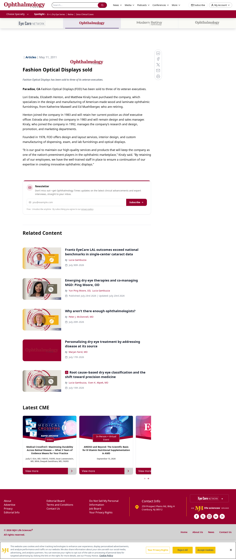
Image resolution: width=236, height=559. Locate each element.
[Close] (230, 549)
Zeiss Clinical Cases (85, 14)
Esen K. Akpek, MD (98, 382)
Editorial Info (12, 512)
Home (184, 532)
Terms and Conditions (60, 504)
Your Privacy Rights (101, 512)
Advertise (9, 504)
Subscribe (134, 202)
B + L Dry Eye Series (56, 14)
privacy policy (87, 209)
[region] (118, 550)
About (7, 501)
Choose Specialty (15, 14)
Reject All (183, 550)
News (211, 532)
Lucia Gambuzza (77, 259)
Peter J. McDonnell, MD (81, 316)
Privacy (8, 508)
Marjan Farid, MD (78, 351)
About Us (197, 532)
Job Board (95, 508)
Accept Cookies (205, 550)
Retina (70, 14)
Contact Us (53, 508)
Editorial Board (56, 501)
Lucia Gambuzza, (78, 382)
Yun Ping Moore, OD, (80, 290)
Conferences (159, 5)
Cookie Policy (106, 555)
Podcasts (142, 5)
